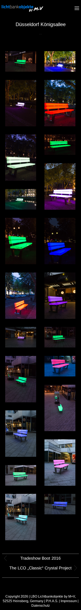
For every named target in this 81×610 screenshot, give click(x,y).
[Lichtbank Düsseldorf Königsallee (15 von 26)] (20, 61)
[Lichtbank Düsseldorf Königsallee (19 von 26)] (20, 379)
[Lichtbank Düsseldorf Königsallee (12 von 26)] (59, 241)
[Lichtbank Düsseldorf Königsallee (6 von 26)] (59, 186)
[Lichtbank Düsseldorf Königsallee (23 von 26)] (59, 462)
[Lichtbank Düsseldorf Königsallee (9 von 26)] (20, 199)
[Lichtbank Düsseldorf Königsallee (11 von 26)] (20, 241)
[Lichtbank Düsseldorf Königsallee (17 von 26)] (20, 337)
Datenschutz (40, 605)
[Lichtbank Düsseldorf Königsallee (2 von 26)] (20, 103)
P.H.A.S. (52, 601)
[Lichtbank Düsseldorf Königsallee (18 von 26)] (59, 337)
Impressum (69, 601)
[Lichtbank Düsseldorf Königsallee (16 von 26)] (59, 295)
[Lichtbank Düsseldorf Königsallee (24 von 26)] (20, 475)
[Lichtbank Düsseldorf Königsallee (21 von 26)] (59, 408)
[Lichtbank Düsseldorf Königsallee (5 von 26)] (59, 144)
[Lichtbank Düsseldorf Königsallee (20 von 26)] (59, 366)
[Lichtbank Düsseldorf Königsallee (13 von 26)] (20, 295)
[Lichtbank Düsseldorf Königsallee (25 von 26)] (20, 517)
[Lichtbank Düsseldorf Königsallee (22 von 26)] (20, 433)
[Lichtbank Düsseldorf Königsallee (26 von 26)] (59, 504)
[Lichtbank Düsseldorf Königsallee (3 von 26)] (59, 103)
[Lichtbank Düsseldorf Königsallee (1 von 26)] (59, 61)
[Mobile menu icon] (76, 8)
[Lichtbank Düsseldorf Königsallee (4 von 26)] (20, 157)
